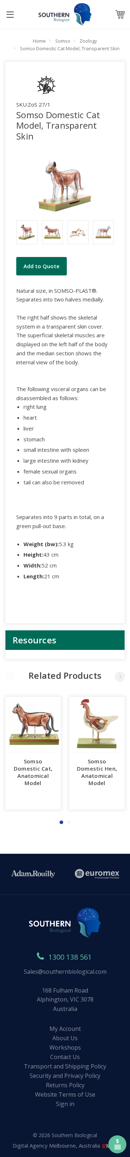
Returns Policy (65, 1085)
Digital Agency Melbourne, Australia (57, 1145)
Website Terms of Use (65, 1094)
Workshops (65, 1047)
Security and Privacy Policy (65, 1076)
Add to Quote (41, 266)
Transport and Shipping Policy (65, 1066)
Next (119, 676)
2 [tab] (69, 822)
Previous (10, 676)
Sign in (65, 1104)
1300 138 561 (70, 957)
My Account (65, 1029)
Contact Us (65, 1057)
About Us (65, 1038)
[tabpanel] (33, 753)
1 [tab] (61, 822)
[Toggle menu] (10, 14)
